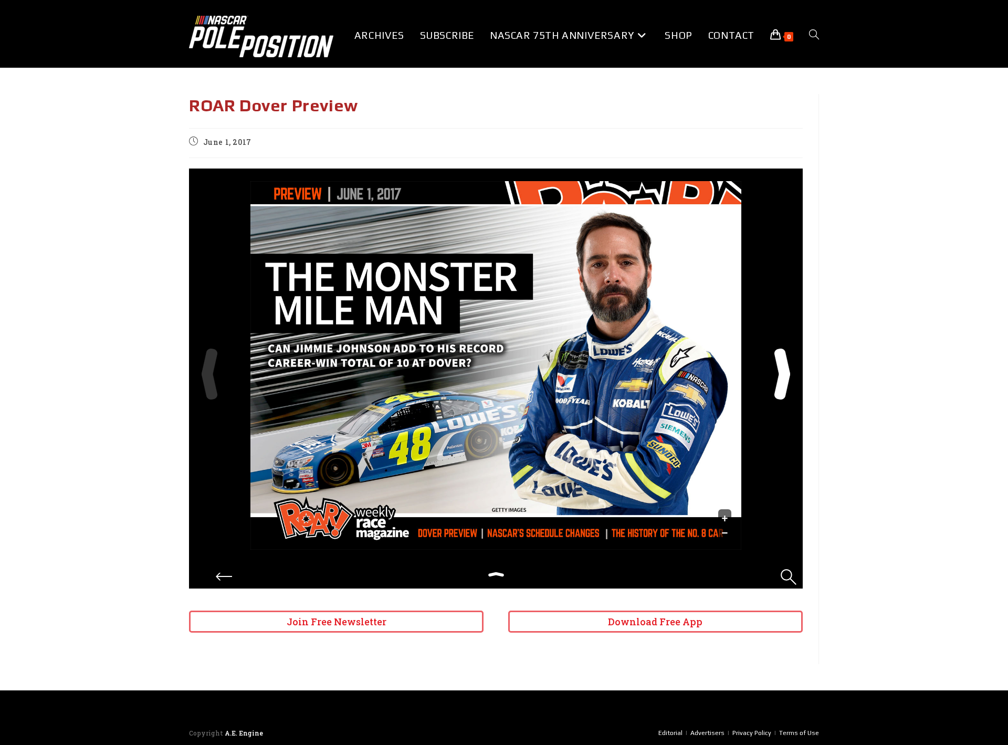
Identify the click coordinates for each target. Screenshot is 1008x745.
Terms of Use (799, 733)
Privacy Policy (751, 733)
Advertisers (707, 733)
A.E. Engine (244, 733)
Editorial (670, 733)
